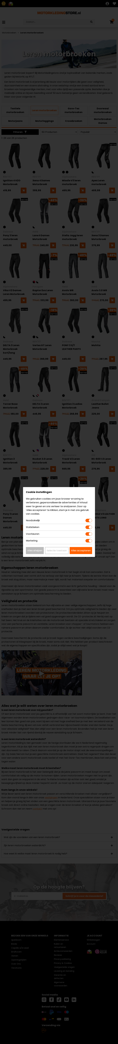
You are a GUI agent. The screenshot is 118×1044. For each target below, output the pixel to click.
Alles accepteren (81, 550)
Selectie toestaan (57, 550)
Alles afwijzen (34, 550)
